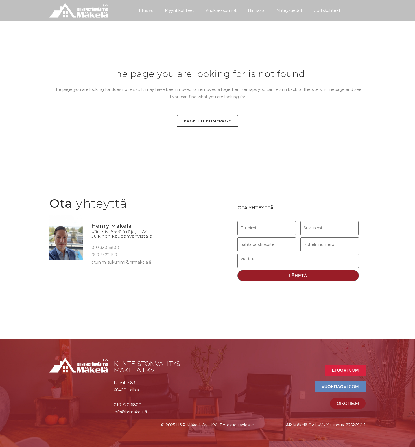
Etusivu (146, 10)
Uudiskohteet (327, 10)
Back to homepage (207, 121)
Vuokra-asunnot (221, 10)
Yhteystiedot (289, 10)
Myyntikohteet (179, 10)
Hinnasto (257, 10)
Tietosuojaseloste (237, 425)
